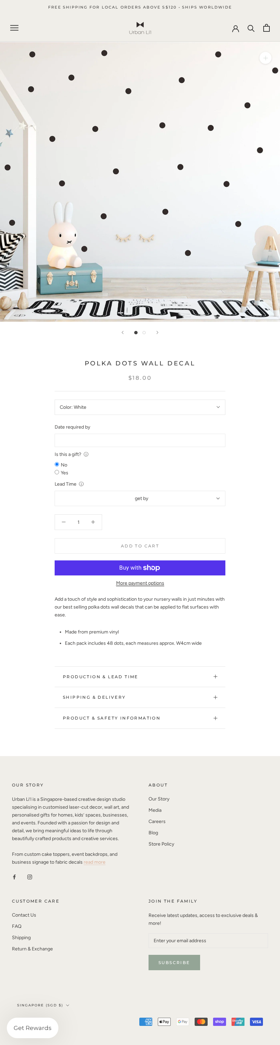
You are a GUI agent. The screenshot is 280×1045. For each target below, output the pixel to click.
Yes (64, 473)
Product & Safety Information (111, 718)
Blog (153, 833)
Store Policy (161, 844)
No (64, 465)
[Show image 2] (144, 332)
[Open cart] (266, 28)
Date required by (72, 427)
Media (155, 810)
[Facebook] (14, 877)
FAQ (17, 926)
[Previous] (123, 332)
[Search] (251, 27)
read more (95, 862)
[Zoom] (265, 58)
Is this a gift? (68, 454)
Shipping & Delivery (94, 697)
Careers (157, 821)
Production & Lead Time (100, 676)
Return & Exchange (32, 949)
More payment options (140, 583)
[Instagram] (29, 877)
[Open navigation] (14, 28)
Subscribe (174, 962)
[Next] (157, 332)
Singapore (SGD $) (40, 1005)
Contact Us (24, 915)
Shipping (21, 937)
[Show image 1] (136, 332)
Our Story (159, 799)
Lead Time (65, 484)
